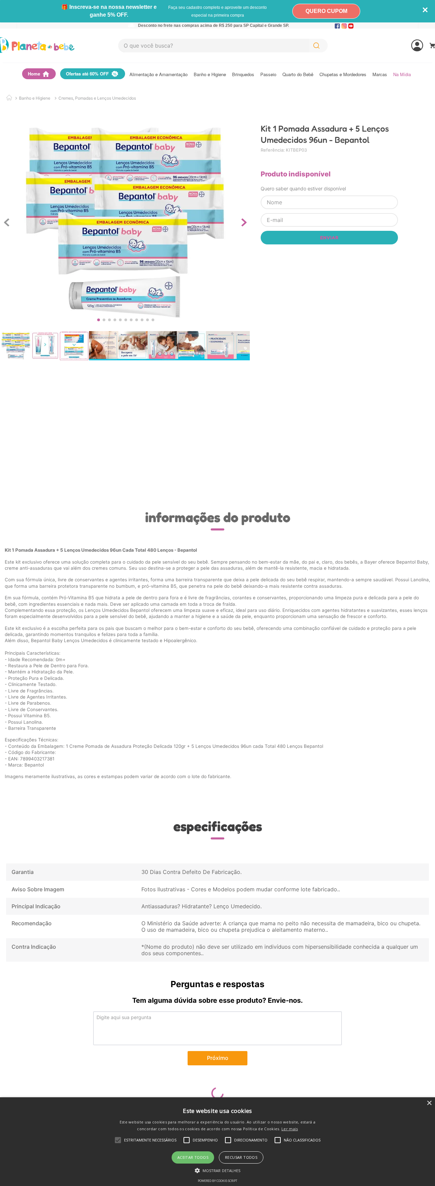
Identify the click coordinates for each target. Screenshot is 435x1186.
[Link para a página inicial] (9, 98)
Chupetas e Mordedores (342, 74)
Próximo (217, 1057)
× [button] (429, 1103)
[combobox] (223, 45)
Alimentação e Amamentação (158, 74)
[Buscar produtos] (317, 45)
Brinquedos (243, 74)
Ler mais (289, 1128)
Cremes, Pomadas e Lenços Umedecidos (97, 98)
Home (34, 73)
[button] (218, 1170)
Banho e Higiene (210, 74)
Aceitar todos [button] (192, 1157)
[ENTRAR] (391, 45)
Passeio (268, 74)
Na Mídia (402, 74)
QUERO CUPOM (326, 11)
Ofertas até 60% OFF (87, 73)
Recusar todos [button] (241, 1157)
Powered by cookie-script (217, 1181)
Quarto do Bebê (297, 74)
